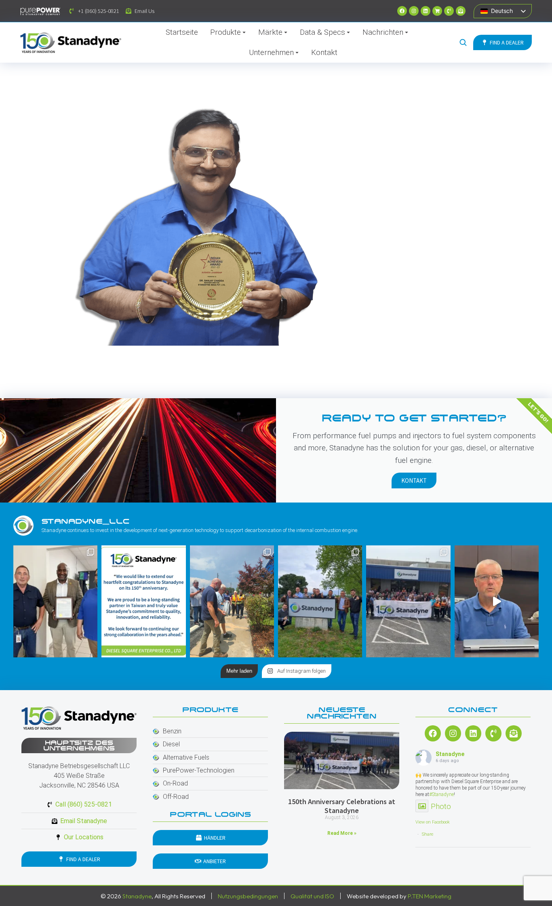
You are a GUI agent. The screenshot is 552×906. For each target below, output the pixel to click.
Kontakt (414, 480)
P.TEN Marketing (429, 896)
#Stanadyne (441, 794)
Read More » (341, 833)
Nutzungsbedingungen (248, 896)
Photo (441, 806)
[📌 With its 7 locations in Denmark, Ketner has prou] (320, 601)
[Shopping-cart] (437, 11)
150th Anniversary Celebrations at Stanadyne (341, 806)
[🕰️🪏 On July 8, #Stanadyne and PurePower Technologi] (232, 601)
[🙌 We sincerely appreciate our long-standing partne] (143, 601)
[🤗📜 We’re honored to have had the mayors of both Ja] (55, 601)
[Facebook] (402, 11)
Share (427, 834)
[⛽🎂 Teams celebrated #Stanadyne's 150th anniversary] (408, 601)
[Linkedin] (425, 11)
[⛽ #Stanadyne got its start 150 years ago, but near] (497, 601)
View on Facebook (432, 822)
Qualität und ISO (312, 896)
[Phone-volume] (449, 11)
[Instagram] (414, 11)
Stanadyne (450, 754)
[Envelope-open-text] (461, 11)
